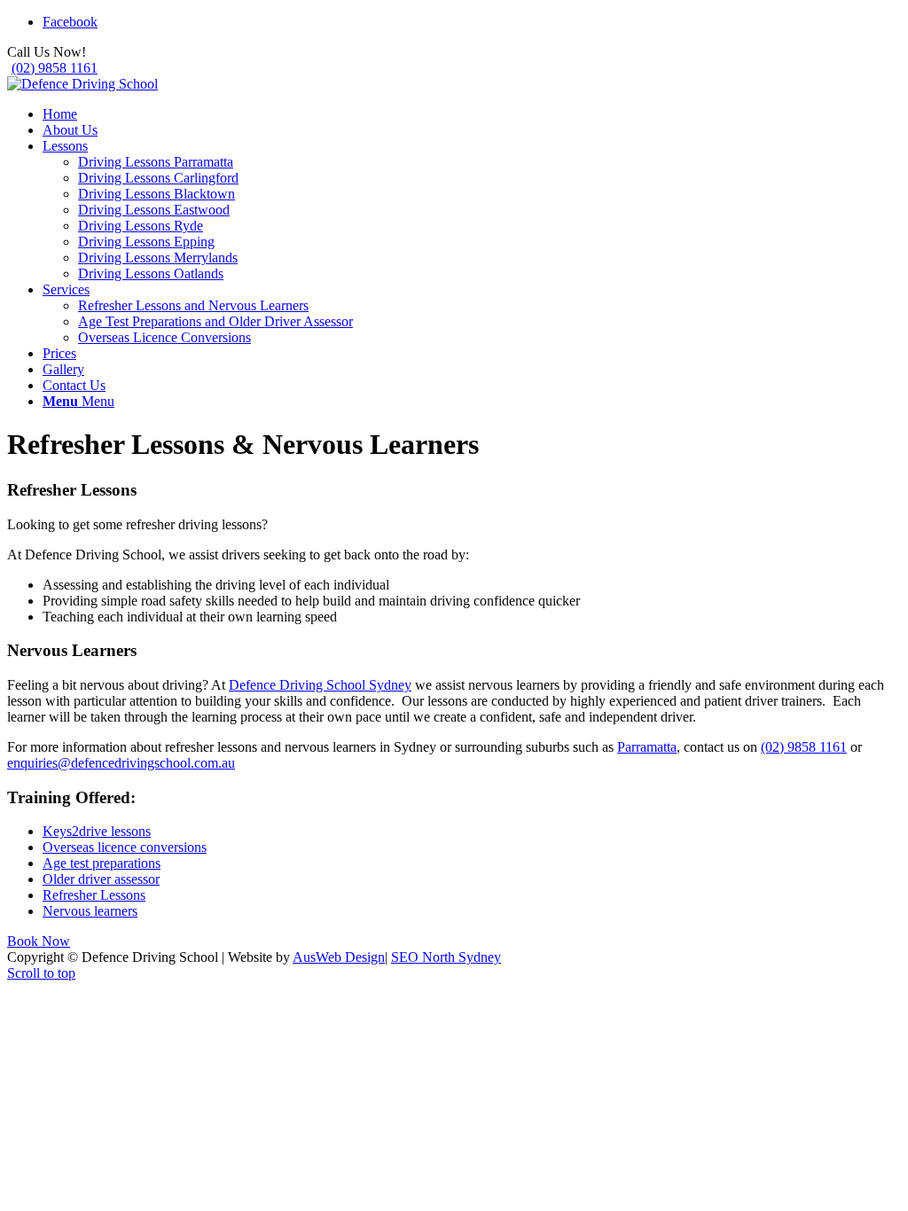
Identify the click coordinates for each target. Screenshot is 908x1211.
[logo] (82, 83)
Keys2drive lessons (97, 831)
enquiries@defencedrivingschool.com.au (121, 762)
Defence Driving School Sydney (320, 684)
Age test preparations (101, 863)
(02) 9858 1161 (55, 67)
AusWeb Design (339, 957)
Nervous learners (90, 910)
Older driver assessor (101, 879)
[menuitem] (472, 114)
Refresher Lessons (94, 894)
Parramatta (647, 746)
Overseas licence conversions (125, 847)
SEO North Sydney (446, 957)
